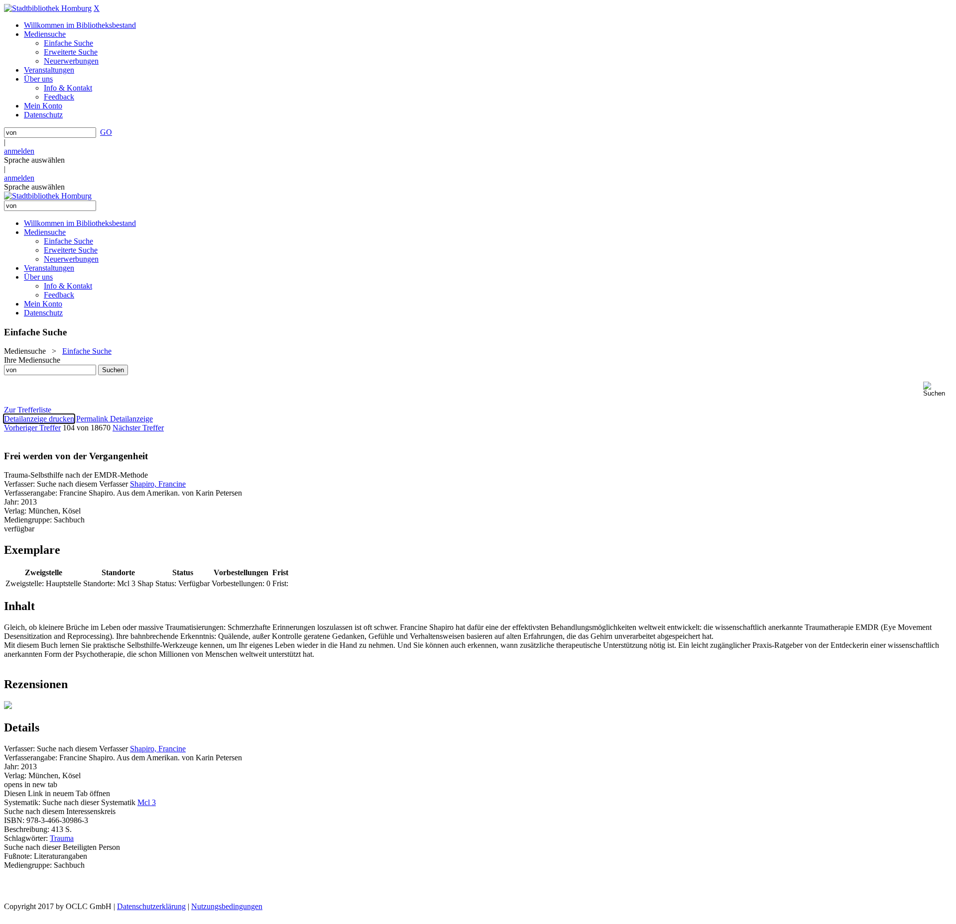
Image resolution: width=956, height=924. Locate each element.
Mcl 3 (146, 802)
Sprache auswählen (34, 160)
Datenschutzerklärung (151, 906)
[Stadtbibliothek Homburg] (48, 8)
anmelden (19, 151)
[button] (937, 389)
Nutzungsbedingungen (226, 906)
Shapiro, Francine (158, 484)
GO (106, 132)
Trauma (62, 838)
